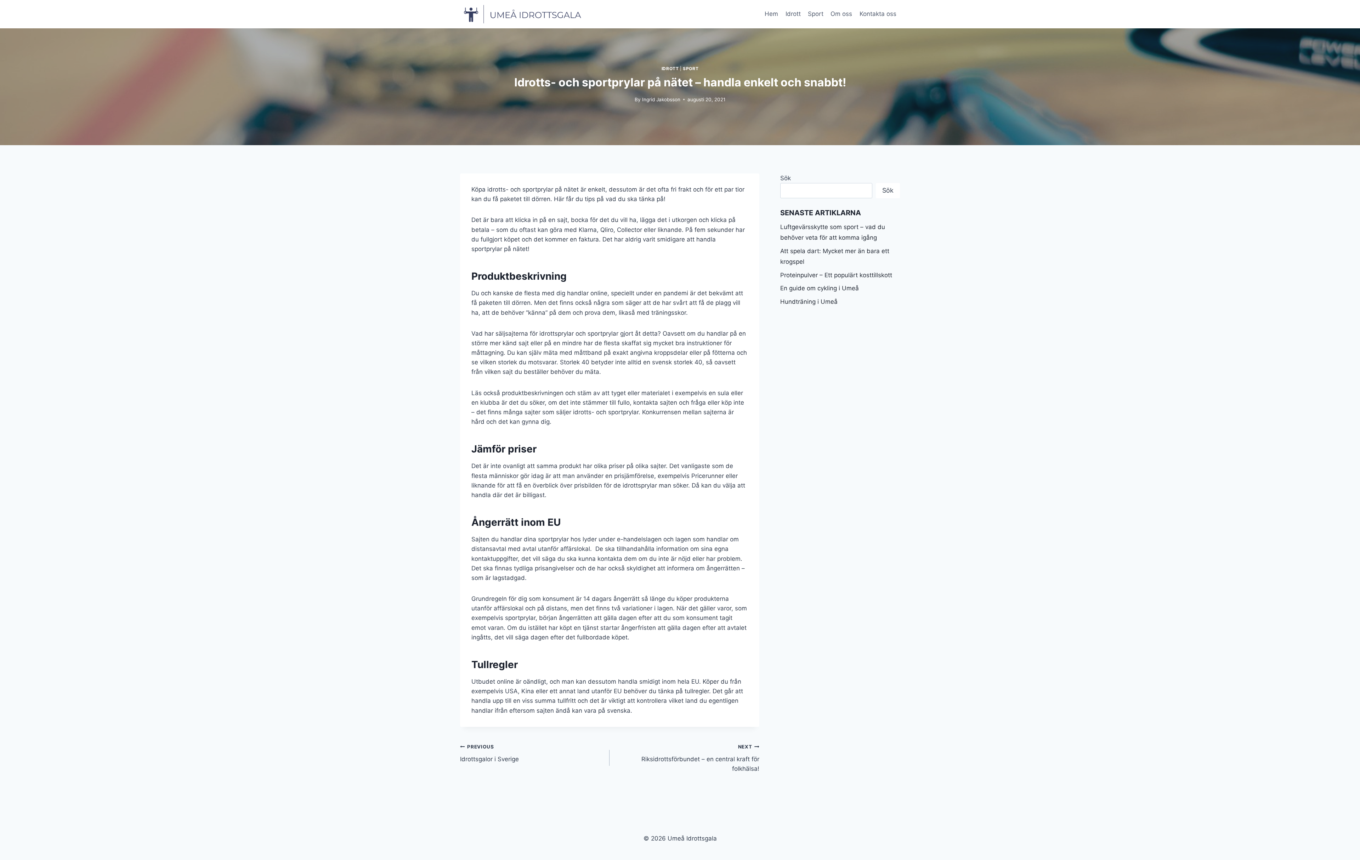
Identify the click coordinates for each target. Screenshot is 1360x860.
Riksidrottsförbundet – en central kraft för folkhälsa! (700, 758)
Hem (771, 13)
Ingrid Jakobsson (661, 99)
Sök (785, 178)
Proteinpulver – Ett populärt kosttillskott (836, 275)
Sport (815, 13)
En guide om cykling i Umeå (819, 288)
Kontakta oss (878, 13)
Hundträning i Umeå (809, 301)
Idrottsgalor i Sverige (489, 753)
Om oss (841, 13)
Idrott (793, 13)
